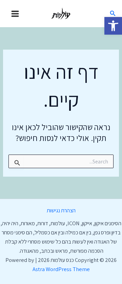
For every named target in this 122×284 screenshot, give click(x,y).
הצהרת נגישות (61, 210)
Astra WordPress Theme (61, 269)
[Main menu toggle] (15, 13)
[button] (113, 26)
